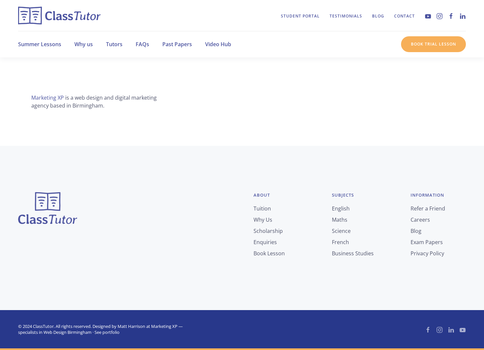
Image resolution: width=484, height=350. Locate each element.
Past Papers (177, 44)
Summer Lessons (39, 44)
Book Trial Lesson (433, 44)
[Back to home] (59, 15)
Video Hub (218, 44)
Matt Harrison (131, 326)
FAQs (142, 44)
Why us (83, 44)
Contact (404, 16)
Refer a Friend (428, 208)
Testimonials (346, 16)
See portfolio (107, 332)
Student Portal (300, 16)
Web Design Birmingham (67, 332)
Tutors (114, 44)
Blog (378, 16)
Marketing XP (47, 97)
